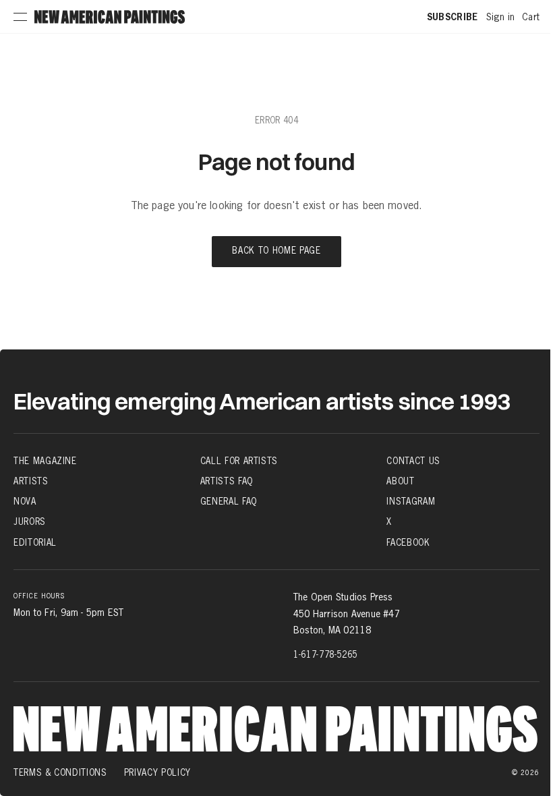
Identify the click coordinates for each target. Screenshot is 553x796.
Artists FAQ (226, 481)
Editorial (35, 542)
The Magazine (45, 460)
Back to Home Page (276, 251)
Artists (31, 481)
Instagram (410, 501)
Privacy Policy (157, 772)
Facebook (408, 542)
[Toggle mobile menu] (20, 17)
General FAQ (228, 501)
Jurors (29, 521)
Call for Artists (239, 460)
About (400, 481)
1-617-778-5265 (325, 654)
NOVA (24, 501)
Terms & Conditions (60, 772)
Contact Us (413, 460)
